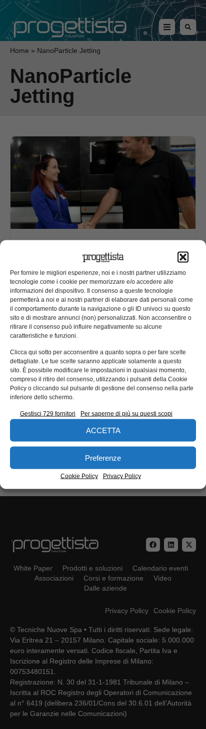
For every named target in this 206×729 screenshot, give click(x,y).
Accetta (103, 430)
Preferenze (103, 457)
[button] (183, 257)
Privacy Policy (122, 476)
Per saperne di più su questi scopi (126, 413)
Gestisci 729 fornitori (48, 413)
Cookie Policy (79, 476)
